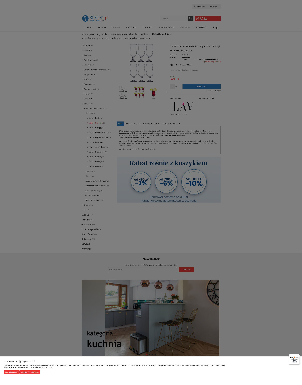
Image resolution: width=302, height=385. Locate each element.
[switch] (294, 361)
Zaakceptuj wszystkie (30, 372)
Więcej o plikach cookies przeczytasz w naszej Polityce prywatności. (28, 367)
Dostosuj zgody (11, 372)
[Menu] (298, 355)
